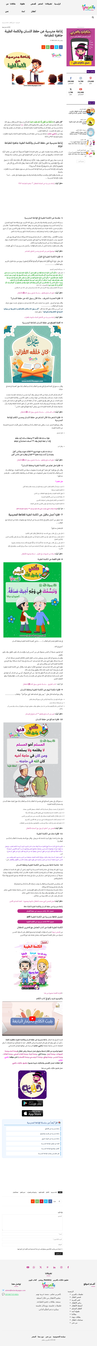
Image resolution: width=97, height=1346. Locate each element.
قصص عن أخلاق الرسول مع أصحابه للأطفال (40, 828)
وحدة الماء (13, 1051)
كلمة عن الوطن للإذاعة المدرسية (50, 1144)
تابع (80, 77)
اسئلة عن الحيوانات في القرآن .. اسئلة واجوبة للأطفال (38, 553)
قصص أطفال (83, 119)
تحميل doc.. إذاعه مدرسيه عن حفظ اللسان (40, 911)
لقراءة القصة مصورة (54, 993)
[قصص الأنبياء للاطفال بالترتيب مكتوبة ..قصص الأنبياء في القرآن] (90, 111)
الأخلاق (47, 1192)
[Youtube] (28, 1268)
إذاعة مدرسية (5, 22)
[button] (93, 17)
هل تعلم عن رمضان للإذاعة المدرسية (48, 1153)
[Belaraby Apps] (88, 7)
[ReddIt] (43, 47)
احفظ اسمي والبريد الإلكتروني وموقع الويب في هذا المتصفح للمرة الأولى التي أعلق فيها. (39, 1249)
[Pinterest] (52, 47)
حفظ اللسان (15, 1192)
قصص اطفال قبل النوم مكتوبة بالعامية (77, 123)
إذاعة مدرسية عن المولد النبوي (50, 1139)
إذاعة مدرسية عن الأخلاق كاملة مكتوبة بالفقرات (39, 317)
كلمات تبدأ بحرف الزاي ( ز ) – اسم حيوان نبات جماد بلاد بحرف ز (77, 143)
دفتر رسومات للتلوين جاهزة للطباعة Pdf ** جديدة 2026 (78, 133)
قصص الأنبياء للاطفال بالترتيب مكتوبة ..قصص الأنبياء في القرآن (77, 112)
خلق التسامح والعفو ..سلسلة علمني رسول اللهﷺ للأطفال (35, 293)
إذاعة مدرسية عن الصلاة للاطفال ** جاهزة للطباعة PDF (36, 183)
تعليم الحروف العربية (81, 150)
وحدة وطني (47, 1057)
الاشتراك (81, 88)
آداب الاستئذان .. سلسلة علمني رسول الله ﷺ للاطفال (37, 412)
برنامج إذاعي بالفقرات (32, 1192)
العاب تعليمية (83, 139)
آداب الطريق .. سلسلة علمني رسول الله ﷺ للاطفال (39, 684)
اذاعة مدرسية (54, 1192)
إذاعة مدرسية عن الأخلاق (52, 1129)
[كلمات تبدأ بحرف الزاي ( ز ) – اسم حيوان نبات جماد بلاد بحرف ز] (90, 142)
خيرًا (22, 124)
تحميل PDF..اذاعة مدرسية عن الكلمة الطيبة (40, 922)
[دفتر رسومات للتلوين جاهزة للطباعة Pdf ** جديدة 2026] (90, 132)
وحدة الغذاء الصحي (21, 1054)
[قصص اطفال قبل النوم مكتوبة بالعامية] (90, 121)
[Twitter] (56, 47)
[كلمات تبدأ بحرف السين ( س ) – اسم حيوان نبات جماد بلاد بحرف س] (90, 153)
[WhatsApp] (48, 47)
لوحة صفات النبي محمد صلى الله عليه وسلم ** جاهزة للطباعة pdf (36, 509)
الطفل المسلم (83, 109)
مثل (71, 77)
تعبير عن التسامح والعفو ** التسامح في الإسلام (39, 714)
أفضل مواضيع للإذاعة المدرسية (50, 1149)
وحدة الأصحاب (23, 1057)
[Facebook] (61, 47)
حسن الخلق (22, 1192)
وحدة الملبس (58, 1057)
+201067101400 (12, 1295)
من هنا (46, 993)
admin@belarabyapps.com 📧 (13, 1291)
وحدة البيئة (33, 1054)
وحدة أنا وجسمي (36, 1057)
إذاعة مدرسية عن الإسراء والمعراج (49, 1134)
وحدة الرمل (51, 1054)
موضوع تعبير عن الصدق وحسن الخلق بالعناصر (39, 251)
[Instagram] (61, 1268)
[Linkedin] (54, 1268)
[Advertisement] (32, 104)
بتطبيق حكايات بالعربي (20, 1063)
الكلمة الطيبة (41, 1192)
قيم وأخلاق (11, 22)
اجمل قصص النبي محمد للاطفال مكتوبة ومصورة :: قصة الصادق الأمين (32, 901)
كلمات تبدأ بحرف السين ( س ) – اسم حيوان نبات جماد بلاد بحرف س (77, 154)
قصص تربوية (56, 932)
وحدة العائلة (7, 1054)
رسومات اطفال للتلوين (81, 130)
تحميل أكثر (81, 161)
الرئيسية (18, 22)
